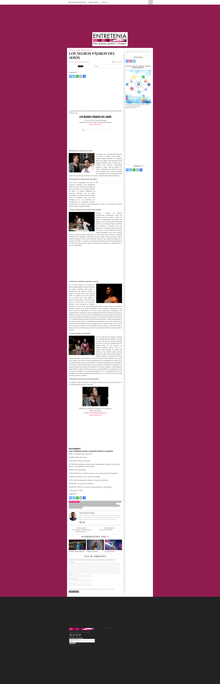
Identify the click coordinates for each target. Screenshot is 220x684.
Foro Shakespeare (93, 503)
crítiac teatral (112, 501)
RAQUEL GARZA (103, 505)
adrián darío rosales (85, 501)
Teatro (80, 507)
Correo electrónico (73, 578)
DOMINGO (79, 503)
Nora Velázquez (88, 505)
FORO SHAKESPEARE (84, 50)
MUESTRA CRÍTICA (94, 2)
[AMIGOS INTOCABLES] (95, 549)
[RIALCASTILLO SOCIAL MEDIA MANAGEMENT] (138, 103)
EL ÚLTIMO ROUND (109, 551)
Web (70, 583)
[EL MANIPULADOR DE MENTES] (77, 549)
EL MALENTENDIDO (105, 530)
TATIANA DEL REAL (73, 507)
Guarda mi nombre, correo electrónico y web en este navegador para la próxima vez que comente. (92, 589)
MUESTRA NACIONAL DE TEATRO (77, 2)
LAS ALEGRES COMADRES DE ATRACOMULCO (81, 531)
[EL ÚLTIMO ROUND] (113, 549)
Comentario (72, 562)
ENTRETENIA (84, 503)
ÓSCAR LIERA (96, 505)
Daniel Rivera (72, 503)
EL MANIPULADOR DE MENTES (76, 551)
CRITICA (119, 501)
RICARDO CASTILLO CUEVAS (113, 505)
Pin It (96, 66)
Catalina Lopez (95, 501)
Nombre (71, 574)
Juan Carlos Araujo (76, 62)
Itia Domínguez (101, 503)
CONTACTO (104, 2)
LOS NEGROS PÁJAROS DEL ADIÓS (76, 505)
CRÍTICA (72, 50)
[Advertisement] (110, 18)
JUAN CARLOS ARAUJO (111, 503)
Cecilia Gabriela (103, 501)
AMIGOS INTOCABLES (92, 551)
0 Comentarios (118, 62)
